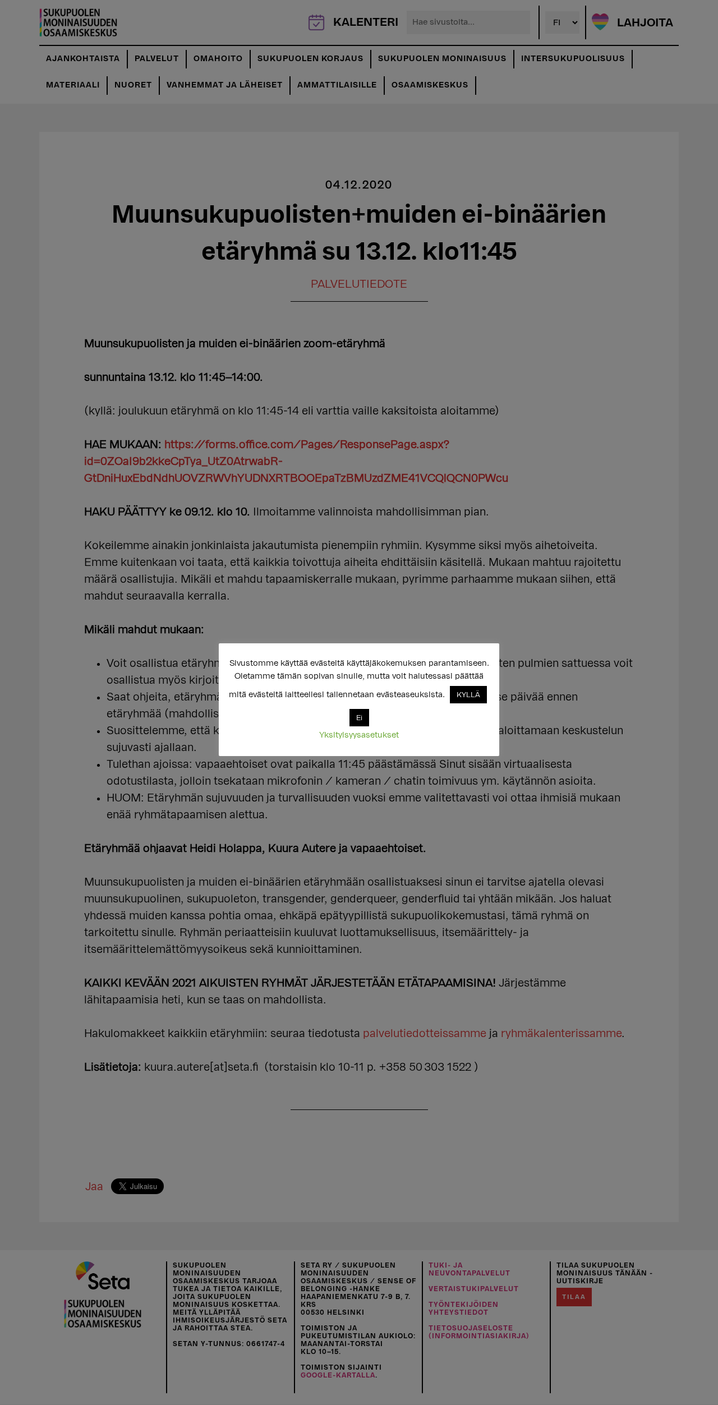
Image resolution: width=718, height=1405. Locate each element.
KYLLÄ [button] (468, 694)
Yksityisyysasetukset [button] (359, 735)
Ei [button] (359, 717)
